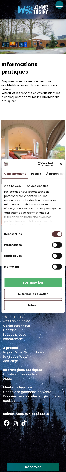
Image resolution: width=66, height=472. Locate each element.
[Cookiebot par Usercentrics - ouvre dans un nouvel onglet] (39, 164)
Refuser (33, 305)
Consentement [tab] (15, 173)
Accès (8, 378)
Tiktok (24, 422)
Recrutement (13, 339)
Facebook (6, 422)
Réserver (33, 466)
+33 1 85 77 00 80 (16, 321)
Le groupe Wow (15, 356)
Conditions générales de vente (27, 392)
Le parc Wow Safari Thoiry (23, 352)
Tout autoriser (33, 282)
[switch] (57, 245)
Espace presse (14, 334)
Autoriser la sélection (33, 294)
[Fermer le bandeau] (60, 164)
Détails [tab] (36, 173)
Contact (9, 330)
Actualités (11, 361)
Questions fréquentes (20, 374)
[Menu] (59, 5)
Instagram (15, 423)
